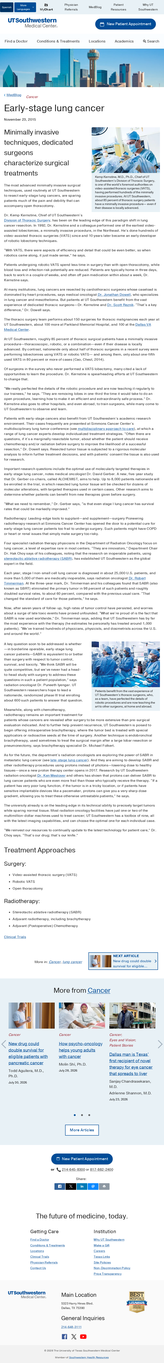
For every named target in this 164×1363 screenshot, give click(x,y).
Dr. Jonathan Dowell (114, 294)
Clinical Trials (15, 937)
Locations (97, 41)
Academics (124, 41)
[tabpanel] (31, 1044)
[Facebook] (64, 1338)
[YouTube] (83, 1338)
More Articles (82, 1130)
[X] (74, 1338)
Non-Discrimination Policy (112, 1268)
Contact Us (38, 1268)
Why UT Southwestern (148, 7)
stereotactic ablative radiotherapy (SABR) (38, 558)
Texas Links (102, 1257)
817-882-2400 (101, 1169)
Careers (99, 1251)
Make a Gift (102, 1245)
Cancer (55, 962)
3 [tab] (89, 1115)
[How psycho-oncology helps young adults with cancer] (82, 1016)
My (46, 9)
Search (153, 41)
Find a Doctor (16, 41)
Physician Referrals (71, 7)
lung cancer (72, 962)
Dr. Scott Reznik (120, 305)
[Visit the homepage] (32, 22)
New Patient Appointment (128, 23)
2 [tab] (82, 1115)
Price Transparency (108, 1274)
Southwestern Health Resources (89, 1357)
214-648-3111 (71, 1327)
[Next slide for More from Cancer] (158, 1044)
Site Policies (102, 1263)
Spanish (7, 7)
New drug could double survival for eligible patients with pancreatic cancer (132, 961)
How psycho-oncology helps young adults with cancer (80, 1050)
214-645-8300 (73, 1169)
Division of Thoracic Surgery (27, 220)
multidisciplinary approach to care (106, 428)
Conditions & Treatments (58, 41)
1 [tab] (74, 1115)
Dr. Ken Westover (51, 775)
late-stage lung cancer (68, 760)
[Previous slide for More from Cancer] (6, 1044)
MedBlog (95, 7)
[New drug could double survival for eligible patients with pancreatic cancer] (32, 1016)
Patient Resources (118, 7)
